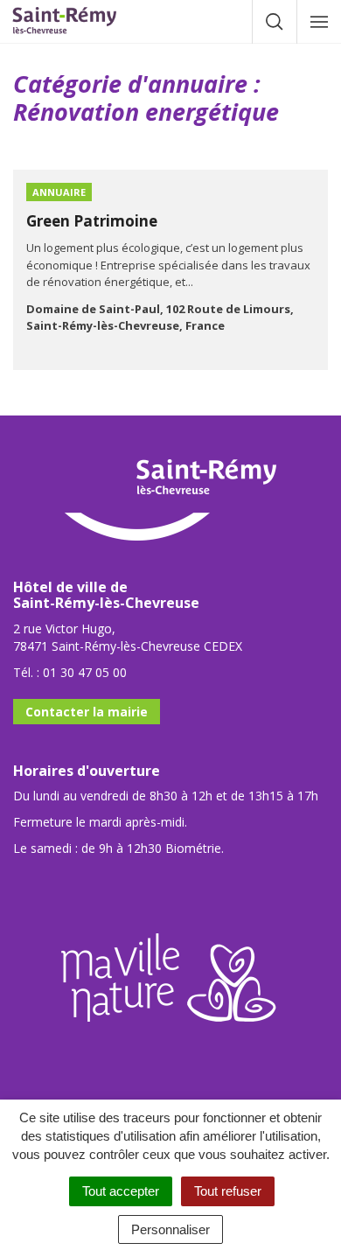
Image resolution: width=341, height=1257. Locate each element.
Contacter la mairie (86, 711)
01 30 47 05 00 (85, 672)
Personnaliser (170, 1229)
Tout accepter (120, 1191)
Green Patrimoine (91, 221)
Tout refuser (227, 1191)
